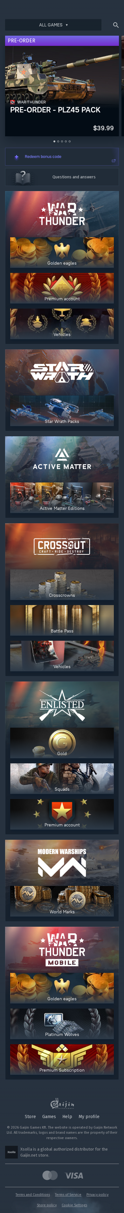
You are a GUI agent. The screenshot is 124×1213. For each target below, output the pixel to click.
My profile (89, 1116)
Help (67, 1116)
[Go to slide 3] (62, 141)
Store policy (47, 1205)
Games (49, 1116)
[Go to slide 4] (66, 141)
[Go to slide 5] (70, 141)
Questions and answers (74, 177)
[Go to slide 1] (54, 141)
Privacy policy (97, 1195)
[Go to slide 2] (58, 141)
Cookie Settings (74, 1205)
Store (30, 1116)
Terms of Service (68, 1195)
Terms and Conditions (33, 1195)
